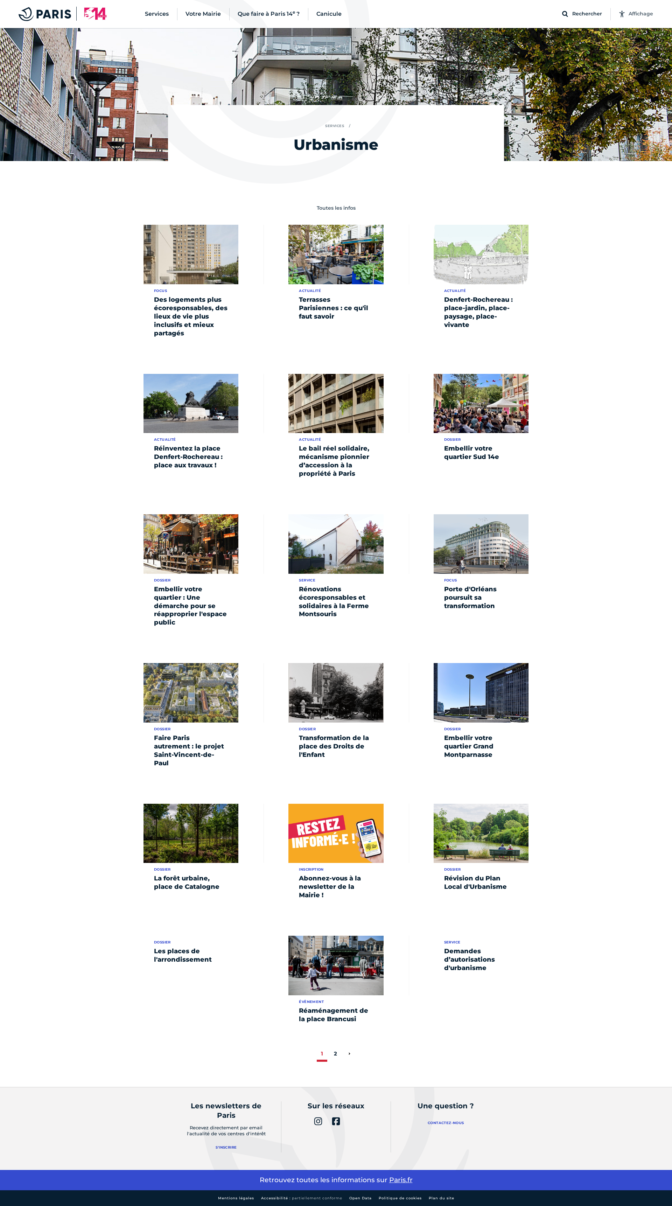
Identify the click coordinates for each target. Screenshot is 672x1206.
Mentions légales (236, 1198)
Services (334, 126)
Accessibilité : (301, 1198)
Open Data (360, 1198)
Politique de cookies (400, 1198)
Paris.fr (401, 1180)
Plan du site (441, 1198)
